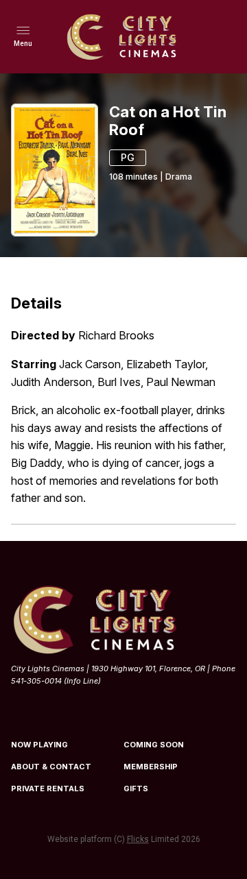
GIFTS (136, 788)
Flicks (138, 839)
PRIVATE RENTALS (47, 788)
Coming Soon (154, 744)
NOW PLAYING (39, 744)
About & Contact (51, 766)
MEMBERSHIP (151, 766)
